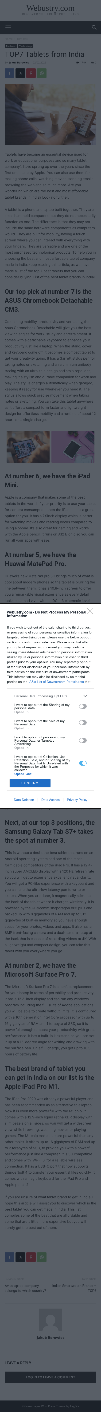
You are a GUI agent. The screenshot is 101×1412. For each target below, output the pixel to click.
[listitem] (50, 695)
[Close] (91, 612)
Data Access (50, 800)
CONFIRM (30, 783)
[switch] (83, 706)
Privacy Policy (77, 800)
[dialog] (50, 706)
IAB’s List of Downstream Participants (56, 682)
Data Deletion (24, 800)
